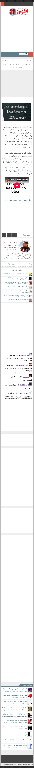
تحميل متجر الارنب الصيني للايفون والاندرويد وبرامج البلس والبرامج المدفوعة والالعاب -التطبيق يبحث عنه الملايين (14, 715)
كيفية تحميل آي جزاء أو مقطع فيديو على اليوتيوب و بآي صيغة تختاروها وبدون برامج (15, 696)
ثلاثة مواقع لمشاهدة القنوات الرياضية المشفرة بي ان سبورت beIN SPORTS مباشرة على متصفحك (15, 690)
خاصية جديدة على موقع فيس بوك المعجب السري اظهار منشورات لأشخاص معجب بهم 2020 (15, 746)
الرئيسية (30, 60)
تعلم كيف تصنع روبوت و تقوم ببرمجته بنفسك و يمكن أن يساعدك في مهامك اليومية (15, 702)
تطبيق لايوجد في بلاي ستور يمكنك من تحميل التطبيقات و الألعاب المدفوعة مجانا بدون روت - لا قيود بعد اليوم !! (15, 722)
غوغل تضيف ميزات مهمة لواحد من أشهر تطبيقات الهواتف (15, 734)
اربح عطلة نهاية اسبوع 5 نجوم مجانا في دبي (18, 299)
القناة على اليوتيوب (20, 170)
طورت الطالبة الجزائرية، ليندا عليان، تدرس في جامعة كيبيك (18, 739)
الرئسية (26, 60)
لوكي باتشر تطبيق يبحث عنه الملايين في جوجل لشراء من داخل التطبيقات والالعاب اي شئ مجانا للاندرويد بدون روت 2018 (14, 709)
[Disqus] (17, 326)
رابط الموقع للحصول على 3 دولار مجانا (18, 200)
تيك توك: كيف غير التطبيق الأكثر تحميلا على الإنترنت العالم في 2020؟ (15, 727)
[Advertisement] (17, 33)
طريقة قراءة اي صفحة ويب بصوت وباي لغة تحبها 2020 (16, 273)
